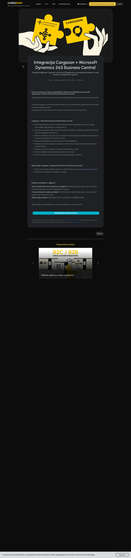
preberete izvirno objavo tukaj (71, 220)
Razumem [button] (122, 554)
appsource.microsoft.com (89, 169)
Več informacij (60, 554)
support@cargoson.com (77, 222)
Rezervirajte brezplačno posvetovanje (102, 4)
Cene (53, 4)
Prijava (120, 4)
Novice (99, 234)
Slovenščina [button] (83, 4)
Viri (46, 4)
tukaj (92, 554)
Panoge (38, 4)
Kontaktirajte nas (64, 4)
